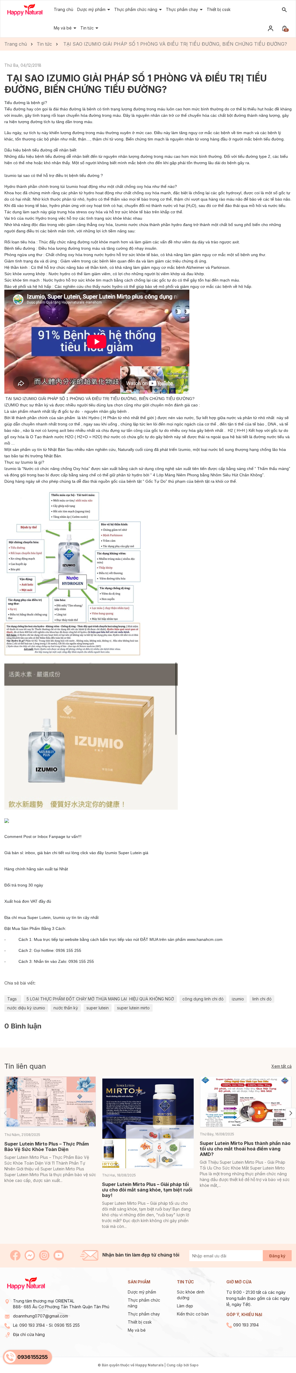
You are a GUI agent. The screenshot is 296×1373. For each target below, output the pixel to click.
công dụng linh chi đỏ (202, 998)
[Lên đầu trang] (277, 1354)
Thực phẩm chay (144, 1313)
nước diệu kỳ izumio (26, 1007)
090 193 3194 (32, 1325)
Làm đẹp (185, 1305)
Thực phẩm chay (182, 9)
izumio (238, 998)
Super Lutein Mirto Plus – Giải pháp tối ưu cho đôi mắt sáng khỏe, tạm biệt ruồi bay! (147, 1189)
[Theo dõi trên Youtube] (58, 1254)
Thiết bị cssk (219, 9)
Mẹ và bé (137, 1330)
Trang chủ (63, 9)
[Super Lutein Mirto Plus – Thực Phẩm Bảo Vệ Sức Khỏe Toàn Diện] (50, 1102)
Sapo (194, 1365)
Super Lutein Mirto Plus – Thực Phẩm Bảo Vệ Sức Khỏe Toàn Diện (46, 1146)
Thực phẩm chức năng (136, 9)
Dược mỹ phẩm (92, 9)
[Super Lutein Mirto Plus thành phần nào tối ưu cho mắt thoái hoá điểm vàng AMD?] (246, 1102)
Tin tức (87, 27)
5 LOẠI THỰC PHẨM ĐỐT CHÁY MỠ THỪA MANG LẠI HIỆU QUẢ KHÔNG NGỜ (100, 998)
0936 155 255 (67, 1325)
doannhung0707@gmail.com (40, 1315)
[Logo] (25, 9)
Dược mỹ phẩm (142, 1291)
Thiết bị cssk (140, 1322)
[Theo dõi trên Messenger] (30, 1254)
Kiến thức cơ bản (193, 1313)
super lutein (97, 1007)
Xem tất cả (281, 1066)
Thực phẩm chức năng (144, 1303)
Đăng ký (277, 1255)
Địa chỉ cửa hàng (29, 1334)
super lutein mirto (133, 1007)
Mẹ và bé (63, 27)
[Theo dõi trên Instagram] (45, 1254)
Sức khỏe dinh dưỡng (190, 1294)
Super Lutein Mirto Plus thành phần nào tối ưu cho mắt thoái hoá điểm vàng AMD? (245, 1148)
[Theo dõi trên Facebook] (16, 1254)
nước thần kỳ (65, 1007)
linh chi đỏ (261, 998)
